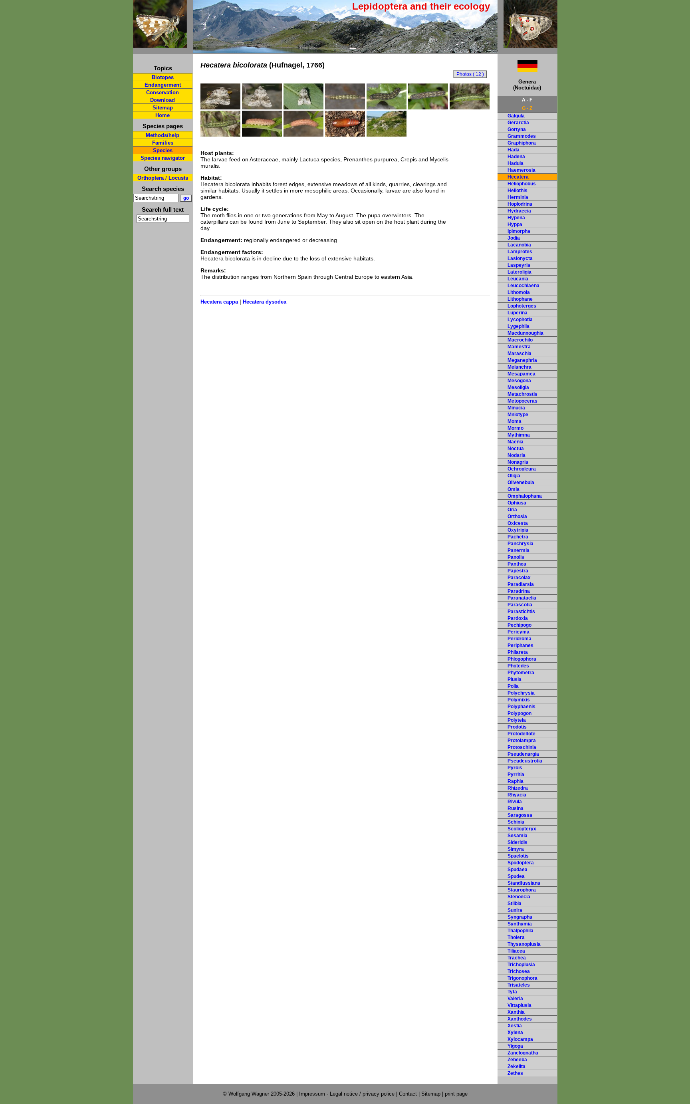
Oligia (514, 476)
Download (162, 100)
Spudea (516, 876)
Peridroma (519, 638)
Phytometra (521, 672)
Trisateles (519, 985)
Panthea (517, 564)
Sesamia (517, 835)
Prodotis (517, 727)
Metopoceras (522, 401)
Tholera (516, 937)
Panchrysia (520, 543)
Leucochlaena (523, 285)
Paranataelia (522, 598)
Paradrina (519, 591)
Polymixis (519, 700)
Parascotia (520, 605)
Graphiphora (522, 143)
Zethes (515, 1073)
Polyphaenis (521, 706)
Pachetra (518, 537)
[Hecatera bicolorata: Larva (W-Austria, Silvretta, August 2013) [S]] (470, 107)
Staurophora (522, 890)
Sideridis (517, 842)
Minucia (516, 408)
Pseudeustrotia (525, 761)
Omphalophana (525, 496)
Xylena (515, 1032)
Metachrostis (522, 394)
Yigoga (515, 1046)
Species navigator (163, 158)
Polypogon (519, 713)
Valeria (515, 998)
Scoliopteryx (522, 829)
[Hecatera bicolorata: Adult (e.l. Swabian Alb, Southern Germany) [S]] (303, 107)
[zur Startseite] (160, 44)
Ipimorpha (519, 231)
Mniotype (518, 414)
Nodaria (516, 455)
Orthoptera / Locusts (162, 178)
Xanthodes (520, 1019)
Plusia (514, 679)
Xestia (515, 1026)
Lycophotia (520, 319)
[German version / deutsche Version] (517, 69)
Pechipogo (519, 625)
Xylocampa (520, 1039)
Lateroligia (519, 272)
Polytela (517, 720)
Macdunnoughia (525, 333)
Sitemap (163, 108)
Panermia (518, 550)
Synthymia (520, 924)
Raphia (515, 781)
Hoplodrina (520, 204)
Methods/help (162, 135)
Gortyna (517, 129)
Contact (408, 1094)
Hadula (515, 163)
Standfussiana (524, 883)
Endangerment (163, 85)
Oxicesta (518, 523)
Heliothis (517, 190)
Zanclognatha (523, 1053)
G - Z (527, 108)
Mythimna (519, 435)
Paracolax (519, 577)
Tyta (512, 992)
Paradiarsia (521, 584)
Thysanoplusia (524, 944)
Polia (513, 686)
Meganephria (522, 360)
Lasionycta (520, 258)
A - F (527, 100)
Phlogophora (522, 659)
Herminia (518, 197)
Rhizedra (518, 788)
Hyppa (515, 224)
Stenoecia (519, 896)
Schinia (516, 822)
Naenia (515, 442)
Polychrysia (521, 693)
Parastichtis (521, 611)
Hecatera (518, 177)
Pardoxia (518, 618)
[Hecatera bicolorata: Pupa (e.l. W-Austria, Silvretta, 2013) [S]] (345, 134)
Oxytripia (518, 530)
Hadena (516, 156)
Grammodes (522, 136)
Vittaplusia (519, 1005)
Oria (512, 509)
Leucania (518, 279)
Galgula (516, 116)
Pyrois (515, 767)
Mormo (515, 428)
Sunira (515, 910)
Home (162, 115)
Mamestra (519, 346)
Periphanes (520, 645)
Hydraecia (519, 211)
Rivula (515, 801)
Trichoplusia (521, 964)
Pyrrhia (516, 774)
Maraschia (519, 353)
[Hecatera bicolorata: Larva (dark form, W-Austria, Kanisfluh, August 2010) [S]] (345, 107)
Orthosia (517, 516)
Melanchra (519, 367)
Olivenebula (521, 482)
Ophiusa (517, 503)
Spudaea (517, 869)
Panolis (516, 557)
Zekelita (516, 1066)
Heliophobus (522, 184)
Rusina (515, 808)
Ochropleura (522, 469)
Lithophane (520, 299)
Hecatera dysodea (264, 302)
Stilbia (514, 903)
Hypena (516, 217)
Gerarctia (518, 122)
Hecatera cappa (219, 302)
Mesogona (519, 380)
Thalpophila (520, 930)
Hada (513, 150)
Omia (513, 489)
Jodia (514, 238)
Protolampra (522, 740)
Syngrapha (520, 917)
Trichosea (519, 971)
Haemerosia (521, 170)
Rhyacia (517, 795)
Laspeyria (519, 265)
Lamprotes (520, 251)
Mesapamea (521, 374)
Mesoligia (518, 387)
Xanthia (516, 1012)
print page (456, 1094)
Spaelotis (518, 856)
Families (162, 143)
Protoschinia (522, 747)
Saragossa (520, 815)
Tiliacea (516, 951)
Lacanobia (519, 245)
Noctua (516, 448)
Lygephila (518, 326)
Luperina (517, 313)
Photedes (518, 666)
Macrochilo (520, 340)
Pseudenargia (523, 754)
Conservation (162, 92)
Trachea (517, 958)
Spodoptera (521, 863)
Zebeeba (517, 1059)
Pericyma (518, 632)
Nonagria (518, 462)
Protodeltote (521, 734)
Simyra (516, 849)
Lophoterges (522, 306)
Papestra (518, 571)
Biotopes (163, 77)
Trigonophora (522, 978)
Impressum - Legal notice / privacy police (347, 1094)
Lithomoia (519, 292)
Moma (514, 421)
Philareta (518, 652)
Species (162, 150)
